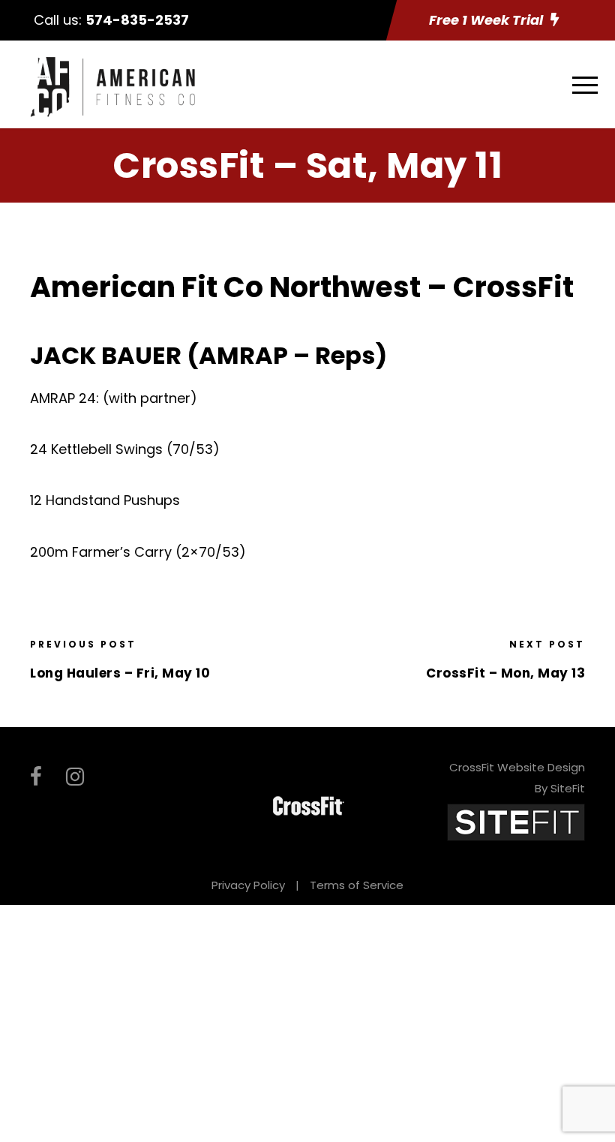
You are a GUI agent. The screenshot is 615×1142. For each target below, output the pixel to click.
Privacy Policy (248, 885)
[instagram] (75, 777)
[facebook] (36, 777)
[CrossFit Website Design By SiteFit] (516, 821)
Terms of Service (357, 885)
